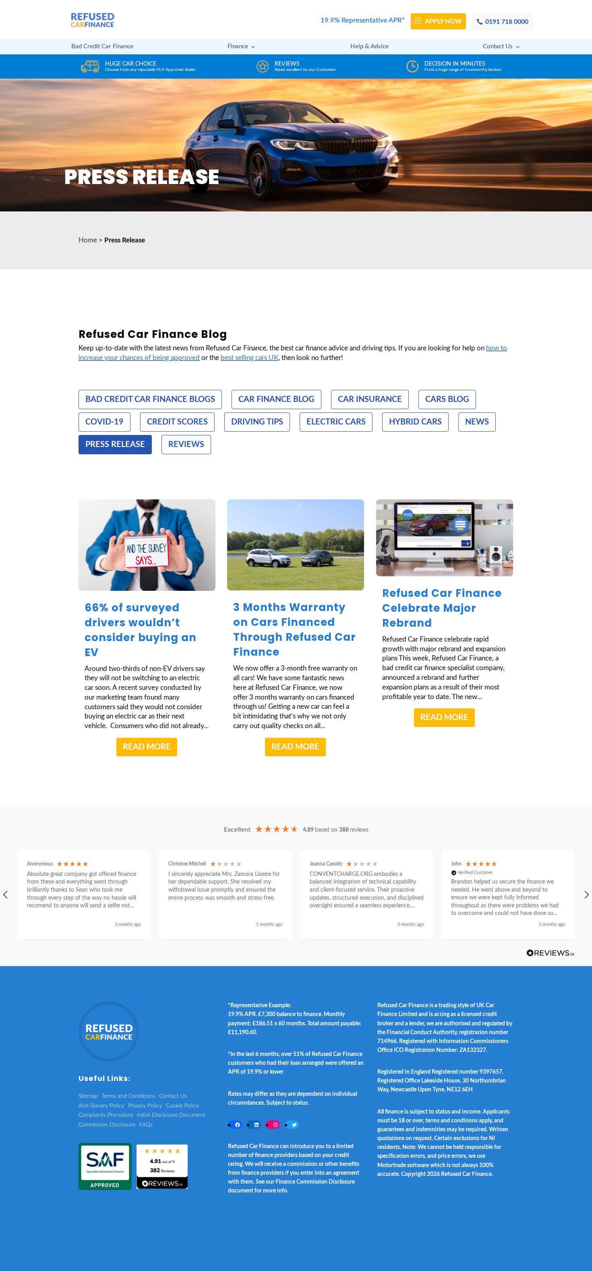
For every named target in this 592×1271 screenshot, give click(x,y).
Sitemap (88, 1096)
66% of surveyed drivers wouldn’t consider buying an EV (141, 630)
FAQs (146, 1125)
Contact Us (498, 47)
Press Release (115, 445)
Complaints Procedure (106, 1115)
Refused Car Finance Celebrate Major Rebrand (442, 608)
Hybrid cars (415, 422)
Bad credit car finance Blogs (150, 399)
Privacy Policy (145, 1106)
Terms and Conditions (128, 1096)
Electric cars (336, 422)
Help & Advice (369, 47)
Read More (147, 747)
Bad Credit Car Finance (102, 47)
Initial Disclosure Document (171, 1115)
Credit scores (177, 422)
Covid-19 (104, 422)
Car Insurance (370, 399)
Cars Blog (447, 399)
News (477, 422)
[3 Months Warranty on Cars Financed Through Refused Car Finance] (295, 545)
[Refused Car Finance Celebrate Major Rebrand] (444, 537)
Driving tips (257, 422)
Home (88, 240)
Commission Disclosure (107, 1125)
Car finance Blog (276, 399)
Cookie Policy (182, 1106)
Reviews (186, 445)
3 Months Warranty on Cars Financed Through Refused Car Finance (294, 629)
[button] (84, 895)
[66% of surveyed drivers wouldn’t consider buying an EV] (147, 545)
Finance (238, 47)
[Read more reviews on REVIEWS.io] (550, 953)
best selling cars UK (249, 357)
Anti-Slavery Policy (101, 1106)
